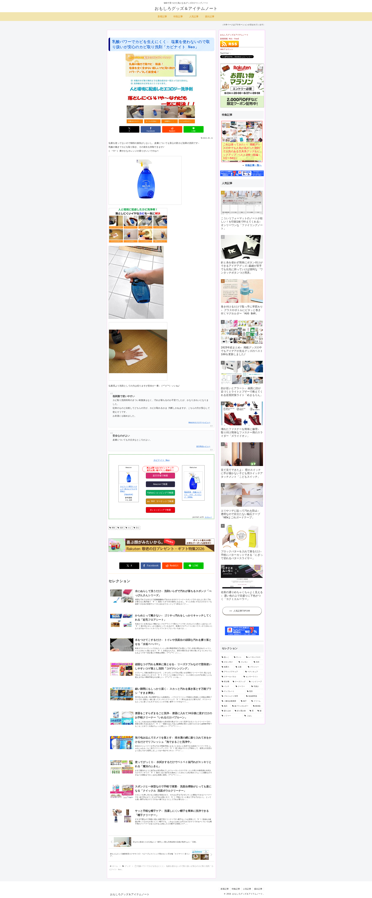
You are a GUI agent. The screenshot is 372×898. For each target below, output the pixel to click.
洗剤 (121, 528)
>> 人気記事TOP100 (239, 611)
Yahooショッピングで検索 (160, 492)
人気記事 (247, 889)
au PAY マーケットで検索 (160, 501)
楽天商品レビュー (203, 446)
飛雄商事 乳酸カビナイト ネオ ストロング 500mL (193, 494)
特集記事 (236, 889)
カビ (129, 528)
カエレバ (208, 517)
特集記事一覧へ (253, 165)
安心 (137, 528)
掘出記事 (258, 889)
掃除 (113, 528)
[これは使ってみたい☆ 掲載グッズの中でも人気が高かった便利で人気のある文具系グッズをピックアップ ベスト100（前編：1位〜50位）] (242, 141)
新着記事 (225, 889)
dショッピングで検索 (160, 510)
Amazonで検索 (160, 484)
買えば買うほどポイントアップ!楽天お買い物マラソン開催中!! (160, 469)
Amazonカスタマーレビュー (199, 422)
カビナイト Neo (161, 460)
